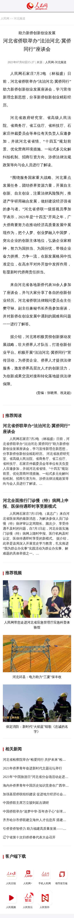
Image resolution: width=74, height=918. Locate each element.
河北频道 (19, 18)
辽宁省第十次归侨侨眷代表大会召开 (29, 837)
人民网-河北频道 (55, 62)
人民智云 (28, 907)
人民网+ (27, 883)
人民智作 (45, 907)
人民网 (5, 18)
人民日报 (11, 883)
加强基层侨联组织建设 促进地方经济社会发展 (36, 794)
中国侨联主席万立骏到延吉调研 (26, 802)
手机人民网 (44, 883)
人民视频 (11, 907)
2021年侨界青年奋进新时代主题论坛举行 (32, 768)
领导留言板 (61, 883)
